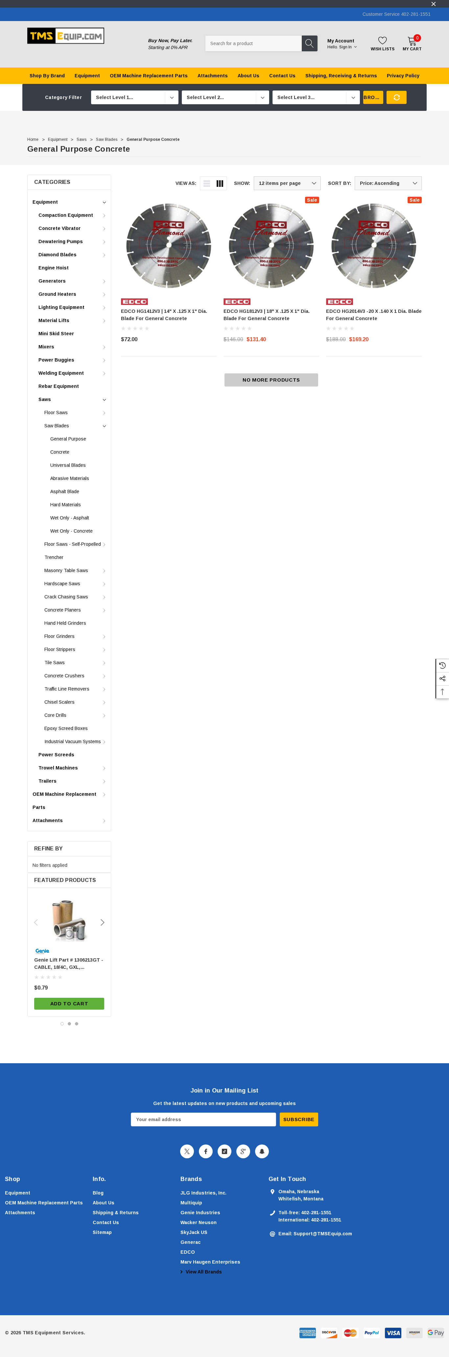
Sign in (346, 47)
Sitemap (102, 1232)
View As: (186, 183)
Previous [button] (36, 922)
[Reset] (397, 97)
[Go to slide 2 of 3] (69, 1023)
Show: (242, 183)
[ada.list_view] (206, 183)
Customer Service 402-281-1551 (397, 14)
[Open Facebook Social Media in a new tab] (206, 1151)
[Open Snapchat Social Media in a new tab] (262, 1151)
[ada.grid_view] (219, 183)
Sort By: (339, 183)
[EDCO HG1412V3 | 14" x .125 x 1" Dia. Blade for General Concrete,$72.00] (169, 244)
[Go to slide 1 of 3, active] (62, 1023)
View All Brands (203, 1271)
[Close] (433, 4)
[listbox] (388, 183)
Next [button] (102, 922)
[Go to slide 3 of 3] (76, 1023)
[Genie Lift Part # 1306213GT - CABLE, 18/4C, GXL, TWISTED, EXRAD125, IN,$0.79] (69, 919)
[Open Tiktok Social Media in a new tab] (224, 1151)
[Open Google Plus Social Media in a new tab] (243, 1151)
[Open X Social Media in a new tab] (187, 1151)
